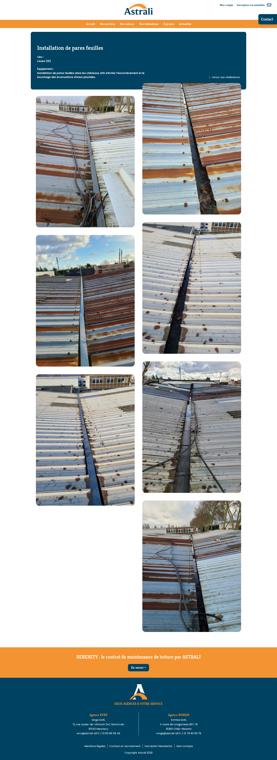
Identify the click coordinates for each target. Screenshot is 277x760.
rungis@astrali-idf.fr (169, 733)
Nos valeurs (127, 24)
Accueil (90, 24)
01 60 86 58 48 (111, 733)
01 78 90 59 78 (192, 733)
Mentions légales (94, 746)
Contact (267, 19)
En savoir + (138, 668)
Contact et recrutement (125, 746)
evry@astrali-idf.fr (88, 733)
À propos (169, 24)
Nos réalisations (148, 24)
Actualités (185, 24)
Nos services (107, 24)
